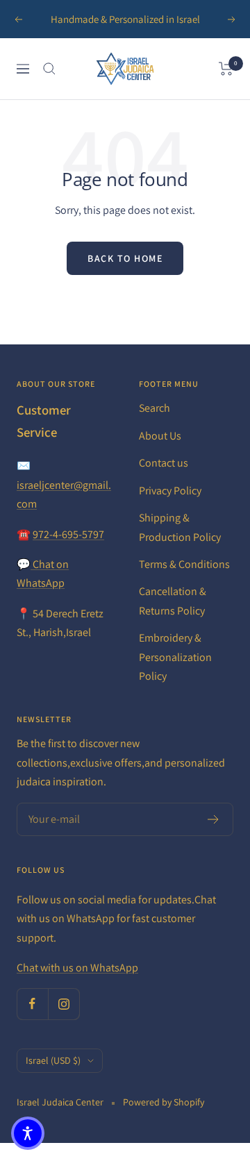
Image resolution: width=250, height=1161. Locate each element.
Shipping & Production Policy (180, 527)
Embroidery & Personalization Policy (175, 656)
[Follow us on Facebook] (32, 1003)
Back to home (125, 258)
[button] (27, 1133)
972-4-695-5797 (68, 534)
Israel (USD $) (53, 1060)
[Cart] (226, 69)
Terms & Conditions (184, 564)
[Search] (49, 68)
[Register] (213, 819)
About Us (160, 435)
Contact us (163, 463)
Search (154, 408)
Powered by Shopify (163, 1102)
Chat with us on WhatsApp (77, 967)
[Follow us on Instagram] (63, 1003)
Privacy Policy (170, 490)
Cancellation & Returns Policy (172, 600)
